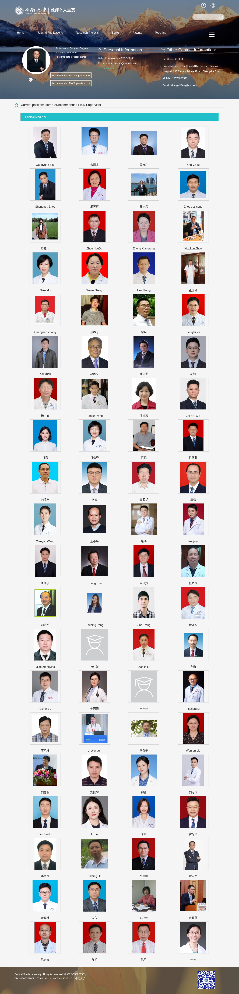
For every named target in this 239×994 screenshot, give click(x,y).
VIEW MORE (110, 68)
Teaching (160, 32)
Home (20, 32)
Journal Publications (50, 32)
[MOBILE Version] (212, 5)
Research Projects (87, 32)
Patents (137, 32)
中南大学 (80, 978)
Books (116, 32)
